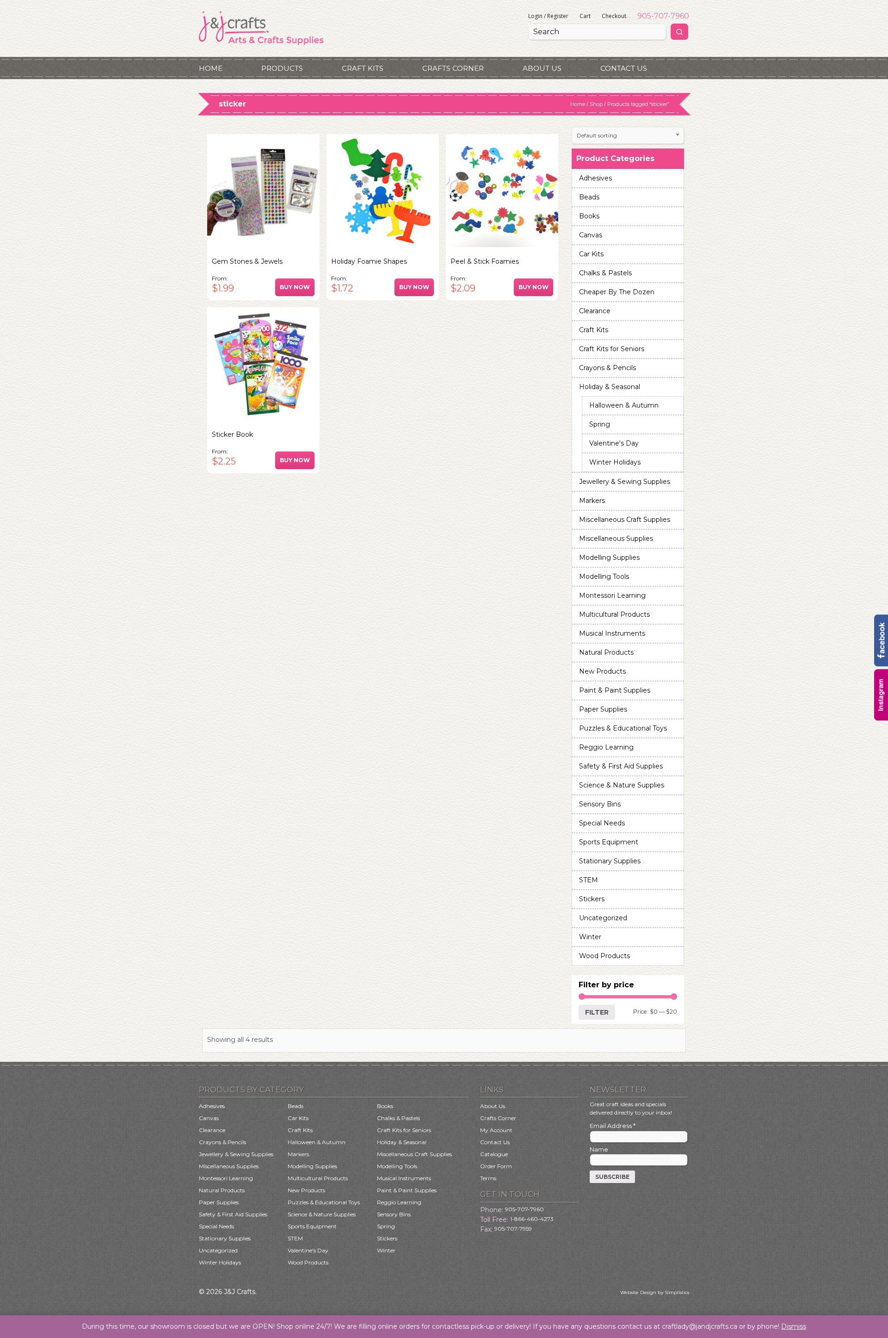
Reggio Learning (606, 747)
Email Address (612, 1125)
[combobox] (628, 135)
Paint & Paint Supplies (614, 690)
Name (599, 1149)
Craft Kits (362, 68)
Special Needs (602, 823)
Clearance (594, 311)
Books (589, 216)
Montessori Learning (612, 595)
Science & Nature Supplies (621, 785)
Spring (599, 424)
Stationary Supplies (610, 861)
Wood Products (604, 956)
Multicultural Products (614, 614)
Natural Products (606, 652)
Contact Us (623, 68)
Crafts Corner (453, 68)
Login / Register (548, 16)
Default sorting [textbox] (597, 135)
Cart (585, 16)
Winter (590, 937)
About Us (542, 68)
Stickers (591, 899)
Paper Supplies (603, 709)
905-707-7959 (513, 1228)
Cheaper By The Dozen (616, 292)
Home (210, 68)
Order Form (496, 1166)
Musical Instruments (612, 633)
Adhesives (595, 178)
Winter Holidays (615, 462)
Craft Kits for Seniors (611, 349)
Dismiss (793, 1326)
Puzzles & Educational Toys (623, 728)
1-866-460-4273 (532, 1218)
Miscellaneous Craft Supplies (624, 519)
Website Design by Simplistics (654, 1292)
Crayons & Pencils (607, 368)
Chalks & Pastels (605, 273)
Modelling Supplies (609, 557)
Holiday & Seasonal (609, 387)
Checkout (614, 16)
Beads (589, 197)
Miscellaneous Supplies (616, 538)
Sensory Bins (600, 804)
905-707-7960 (663, 16)
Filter (597, 1012)
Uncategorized (603, 918)
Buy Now (295, 287)
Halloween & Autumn (624, 405)
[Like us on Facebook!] (881, 664)
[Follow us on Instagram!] (881, 718)
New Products (602, 671)
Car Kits (591, 254)
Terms (488, 1178)
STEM (588, 880)
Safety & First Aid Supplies (621, 766)
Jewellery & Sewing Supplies (624, 481)
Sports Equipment (608, 842)
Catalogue (494, 1154)
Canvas (590, 235)
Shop (596, 104)
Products (282, 68)
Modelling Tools (604, 576)
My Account (496, 1130)
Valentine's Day (614, 443)
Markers (592, 500)
